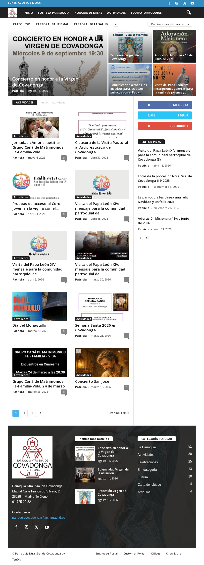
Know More (173, 553)
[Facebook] (169, 3)
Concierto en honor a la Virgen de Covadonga (113, 452)
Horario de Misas (88, 12)
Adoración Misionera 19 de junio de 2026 (174, 57)
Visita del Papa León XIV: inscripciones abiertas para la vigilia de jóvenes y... (174, 88)
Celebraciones (148, 462)
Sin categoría (147, 469)
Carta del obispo (149, 484)
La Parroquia (147, 447)
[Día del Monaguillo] (39, 306)
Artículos (144, 492)
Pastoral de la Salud (91, 24)
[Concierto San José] (102, 362)
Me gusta (180, 105)
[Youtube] (192, 3)
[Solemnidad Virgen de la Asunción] (85, 475)
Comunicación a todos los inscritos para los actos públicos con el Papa (128, 88)
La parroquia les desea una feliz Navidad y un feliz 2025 (163, 199)
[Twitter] (185, 3)
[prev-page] (140, 237)
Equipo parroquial (146, 12)
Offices (155, 553)
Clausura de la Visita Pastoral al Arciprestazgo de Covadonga (101, 147)
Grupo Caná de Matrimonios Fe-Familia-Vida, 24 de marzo (38, 383)
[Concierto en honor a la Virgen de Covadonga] (57, 63)
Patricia (18, 91)
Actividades (116, 12)
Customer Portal (134, 553)
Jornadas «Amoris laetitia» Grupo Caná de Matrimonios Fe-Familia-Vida (37, 147)
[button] (188, 12)
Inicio (28, 12)
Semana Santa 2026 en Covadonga (95, 327)
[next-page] (146, 237)
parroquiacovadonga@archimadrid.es (38, 517)
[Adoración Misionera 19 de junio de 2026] (174, 46)
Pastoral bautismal (52, 24)
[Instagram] (177, 3)
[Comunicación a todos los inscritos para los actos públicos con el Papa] (130, 80)
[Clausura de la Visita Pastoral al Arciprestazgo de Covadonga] (102, 123)
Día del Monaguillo (29, 325)
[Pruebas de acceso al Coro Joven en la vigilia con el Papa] (39, 184)
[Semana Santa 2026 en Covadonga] (102, 306)
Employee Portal (107, 553)
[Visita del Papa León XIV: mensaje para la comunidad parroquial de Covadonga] (102, 245)
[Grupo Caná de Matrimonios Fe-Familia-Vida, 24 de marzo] (39, 362)
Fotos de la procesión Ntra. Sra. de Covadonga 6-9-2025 (165, 178)
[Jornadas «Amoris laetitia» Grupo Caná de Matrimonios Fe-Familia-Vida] (39, 123)
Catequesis (22, 24)
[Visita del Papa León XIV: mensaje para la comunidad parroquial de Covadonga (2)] (39, 245)
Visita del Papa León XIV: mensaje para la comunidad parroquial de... (100, 208)
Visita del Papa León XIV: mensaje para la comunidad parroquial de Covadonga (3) (164, 155)
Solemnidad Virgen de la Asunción (113, 471)
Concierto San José (92, 381)
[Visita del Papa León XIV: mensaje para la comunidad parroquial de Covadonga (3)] (102, 184)
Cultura (143, 477)
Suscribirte (179, 126)
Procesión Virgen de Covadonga (124, 57)
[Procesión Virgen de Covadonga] (130, 46)
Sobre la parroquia (53, 12)
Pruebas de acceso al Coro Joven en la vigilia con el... (36, 206)
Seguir (183, 115)
